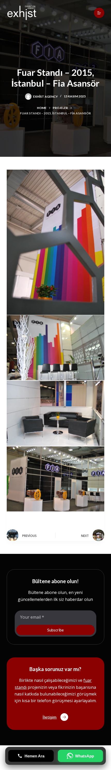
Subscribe (55, 630)
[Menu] (99, 13)
